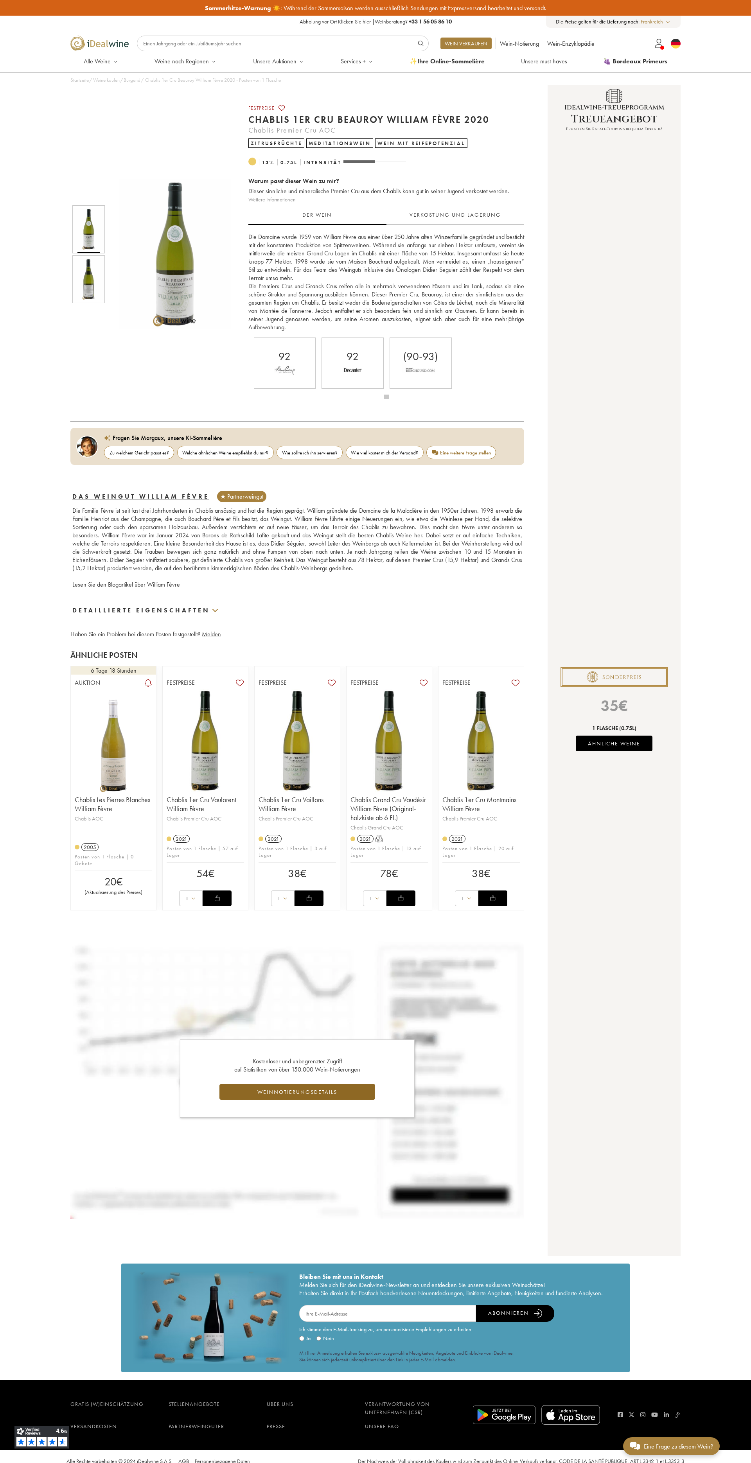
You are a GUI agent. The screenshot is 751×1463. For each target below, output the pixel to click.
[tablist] (386, 215)
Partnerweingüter (196, 1426)
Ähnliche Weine (614, 743)
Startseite (79, 80)
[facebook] (620, 1415)
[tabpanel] (386, 282)
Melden (211, 634)
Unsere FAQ (382, 1426)
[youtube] (654, 1415)
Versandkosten (93, 1426)
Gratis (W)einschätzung (107, 1403)
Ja (308, 1338)
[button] (169, 254)
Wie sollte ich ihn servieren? (310, 452)
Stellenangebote (194, 1403)
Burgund (132, 80)
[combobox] (656, 22)
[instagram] (642, 1415)
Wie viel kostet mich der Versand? (384, 452)
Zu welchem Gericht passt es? (139, 452)
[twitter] (631, 1415)
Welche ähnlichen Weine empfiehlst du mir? (225, 452)
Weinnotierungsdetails (297, 1091)
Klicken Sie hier (354, 21)
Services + (353, 61)
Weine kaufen (106, 80)
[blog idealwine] (678, 1415)
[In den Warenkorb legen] (217, 898)
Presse (276, 1426)
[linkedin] (666, 1415)
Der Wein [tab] (317, 214)
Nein (328, 1338)
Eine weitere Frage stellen (465, 452)
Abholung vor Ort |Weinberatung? (376, 21)
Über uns (280, 1403)
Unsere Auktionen (274, 61)
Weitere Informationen (272, 199)
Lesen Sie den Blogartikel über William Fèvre (126, 584)
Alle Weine (97, 61)
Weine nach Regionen (182, 61)
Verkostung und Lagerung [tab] (455, 214)
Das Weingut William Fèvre (140, 496)
